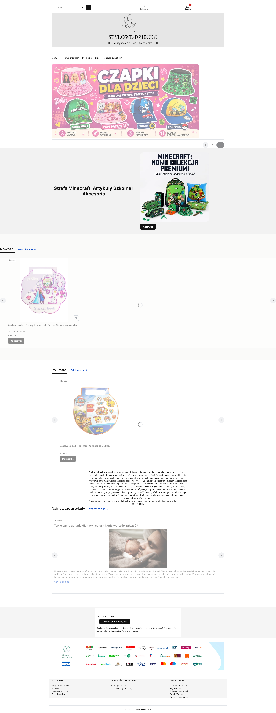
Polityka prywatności (179, 691)
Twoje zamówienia (60, 685)
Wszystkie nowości (27, 249)
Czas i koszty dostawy (121, 688)
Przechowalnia (58, 694)
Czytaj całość (61, 581)
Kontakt (55, 688)
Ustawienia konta (60, 691)
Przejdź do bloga (96, 508)
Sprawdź (148, 226)
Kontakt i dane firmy (179, 685)
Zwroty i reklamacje (179, 697)
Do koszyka (16, 341)
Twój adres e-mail (105, 616)
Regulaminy (175, 688)
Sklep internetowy (137, 709)
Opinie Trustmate (178, 694)
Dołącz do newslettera (114, 621)
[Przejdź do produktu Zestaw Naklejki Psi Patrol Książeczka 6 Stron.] (96, 410)
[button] (88, 7)
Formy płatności (118, 685)
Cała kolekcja (77, 370)
